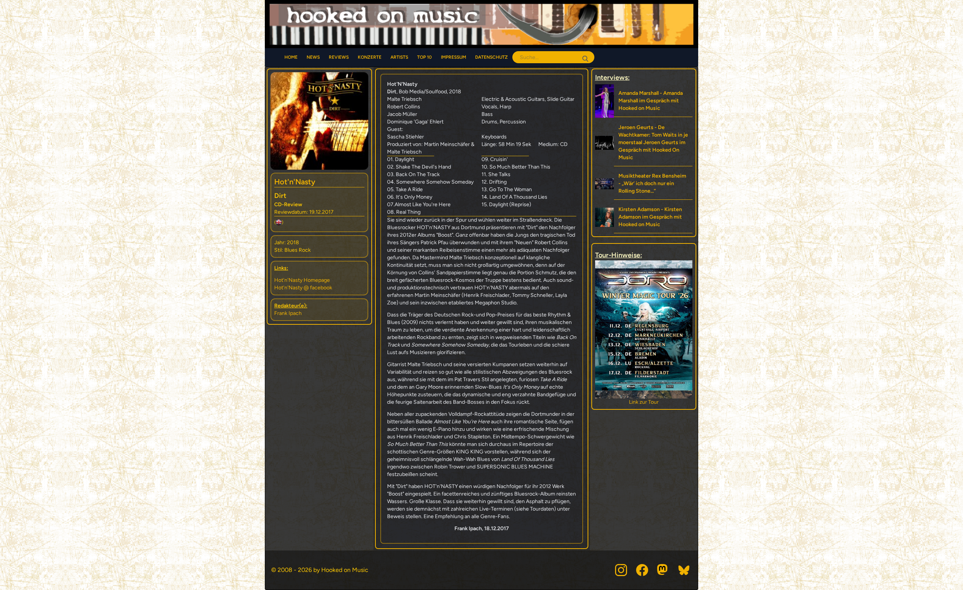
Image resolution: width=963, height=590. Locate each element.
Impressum (453, 57)
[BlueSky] (684, 570)
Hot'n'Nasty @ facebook (303, 287)
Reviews (339, 57)
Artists (399, 57)
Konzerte (369, 57)
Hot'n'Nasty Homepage (302, 280)
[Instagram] (621, 570)
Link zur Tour (644, 402)
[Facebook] (642, 570)
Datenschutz (491, 57)
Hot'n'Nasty (294, 181)
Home (291, 57)
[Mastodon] (663, 570)
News (313, 57)
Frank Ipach (288, 313)
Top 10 (424, 57)
